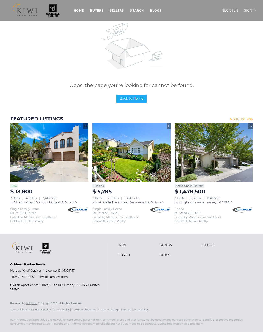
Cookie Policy (61, 309)
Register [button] (230, 10)
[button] (35, 10)
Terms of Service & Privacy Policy (30, 309)
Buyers (97, 10)
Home (79, 10)
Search (137, 10)
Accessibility (141, 309)
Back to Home (131, 98)
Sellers (117, 10)
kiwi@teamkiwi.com (53, 277)
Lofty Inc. (31, 303)
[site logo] (34, 257)
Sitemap (126, 309)
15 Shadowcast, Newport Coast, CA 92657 (43, 202)
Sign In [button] (250, 10)
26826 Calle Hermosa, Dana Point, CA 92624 (128, 202)
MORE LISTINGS (241, 119)
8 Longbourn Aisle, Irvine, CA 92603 (203, 202)
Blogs (156, 10)
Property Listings (108, 309)
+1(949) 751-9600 (22, 277)
